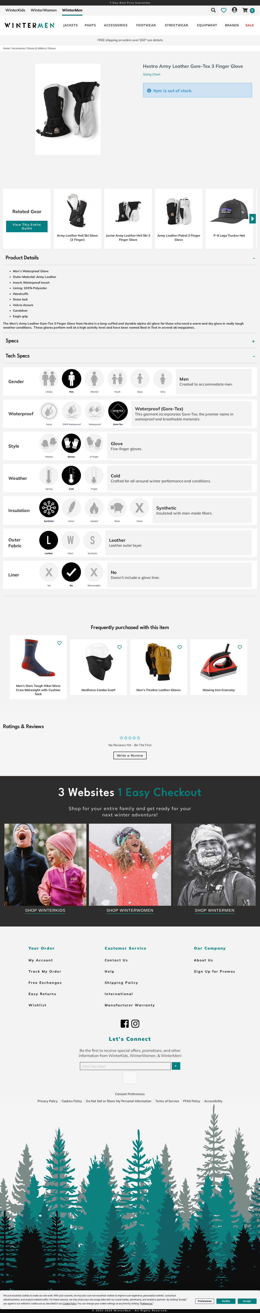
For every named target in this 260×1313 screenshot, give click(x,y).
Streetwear (176, 25)
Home (6, 48)
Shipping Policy (121, 982)
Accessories (116, 25)
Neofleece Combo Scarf (98, 690)
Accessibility (213, 1101)
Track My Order (45, 971)
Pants (90, 25)
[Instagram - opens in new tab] (135, 1023)
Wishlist (38, 1005)
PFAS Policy (191, 1101)
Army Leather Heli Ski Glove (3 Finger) (77, 238)
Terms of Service (167, 1101)
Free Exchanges (45, 982)
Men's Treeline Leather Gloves (158, 690)
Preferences (205, 1301)
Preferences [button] (146, 1303)
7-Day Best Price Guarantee (130, 2)
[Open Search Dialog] (213, 10)
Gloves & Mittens (36, 48)
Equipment (207, 25)
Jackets (70, 25)
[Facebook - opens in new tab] (125, 1023)
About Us (203, 960)
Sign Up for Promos (214, 971)
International (119, 994)
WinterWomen (44, 10)
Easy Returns (43, 994)
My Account (41, 960)
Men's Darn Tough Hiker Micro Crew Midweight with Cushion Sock (38, 690)
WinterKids (15, 10)
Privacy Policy (47, 1101)
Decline (226, 1301)
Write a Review (130, 755)
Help (110, 971)
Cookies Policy (72, 1101)
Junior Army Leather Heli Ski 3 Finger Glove (128, 238)
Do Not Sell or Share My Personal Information (118, 1101)
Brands (232, 25)
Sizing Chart (151, 74)
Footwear (146, 25)
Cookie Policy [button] (69, 1303)
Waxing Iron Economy (219, 690)
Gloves (52, 48)
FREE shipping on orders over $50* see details (130, 40)
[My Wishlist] (224, 10)
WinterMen (72, 10)
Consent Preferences (130, 1094)
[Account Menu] (234, 10)
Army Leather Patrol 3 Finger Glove (178, 238)
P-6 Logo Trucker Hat (229, 235)
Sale (250, 25)
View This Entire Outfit (27, 226)
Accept (247, 1301)
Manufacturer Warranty (130, 1005)
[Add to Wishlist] (59, 641)
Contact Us (116, 960)
